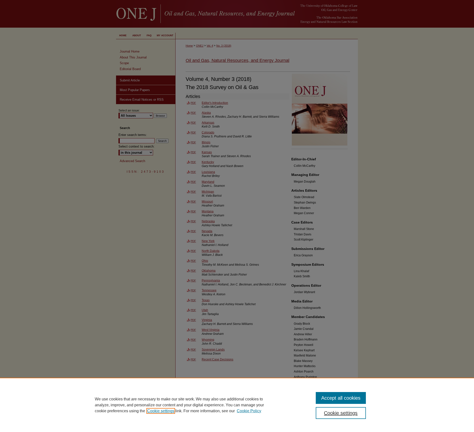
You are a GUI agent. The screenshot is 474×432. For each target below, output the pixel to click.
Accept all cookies (340, 398)
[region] (237, 405)
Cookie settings (160, 411)
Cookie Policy (249, 411)
